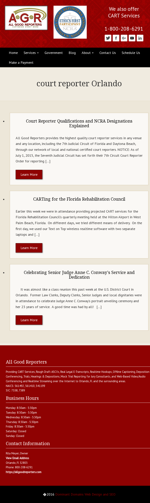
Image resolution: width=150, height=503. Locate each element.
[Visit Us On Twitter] (108, 37)
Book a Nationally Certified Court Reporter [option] (124, 15)
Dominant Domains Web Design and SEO (85, 494)
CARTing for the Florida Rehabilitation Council (79, 199)
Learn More (29, 174)
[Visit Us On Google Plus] (124, 37)
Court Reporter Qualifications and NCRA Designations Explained (79, 123)
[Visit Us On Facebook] (116, 37)
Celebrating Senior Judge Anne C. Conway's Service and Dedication (79, 274)
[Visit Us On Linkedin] (140, 37)
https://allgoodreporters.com (23, 472)
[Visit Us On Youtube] (132, 37)
